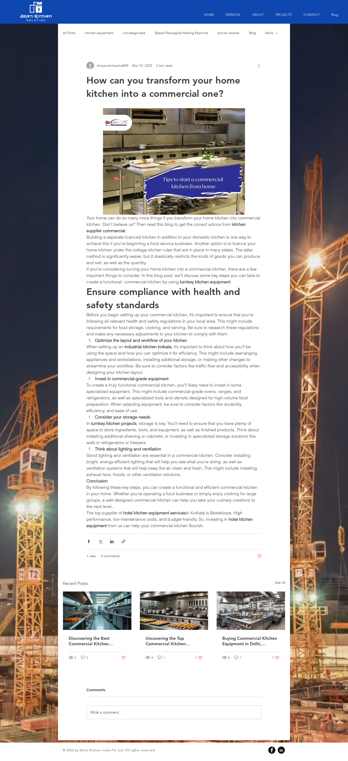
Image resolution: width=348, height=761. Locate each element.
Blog (252, 33)
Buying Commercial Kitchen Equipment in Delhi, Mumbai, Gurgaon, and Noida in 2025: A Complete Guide (249, 641)
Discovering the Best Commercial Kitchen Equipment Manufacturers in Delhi (97, 641)
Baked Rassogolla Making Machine (181, 33)
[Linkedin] (281, 750)
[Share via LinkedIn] (112, 541)
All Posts (69, 33)
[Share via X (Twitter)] (100, 541)
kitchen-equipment (99, 33)
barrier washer (229, 33)
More (269, 33)
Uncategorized (134, 33)
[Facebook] (271, 750)
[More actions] (259, 65)
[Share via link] (123, 541)
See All (280, 582)
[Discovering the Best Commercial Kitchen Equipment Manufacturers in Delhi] (97, 611)
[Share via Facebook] (88, 541)
